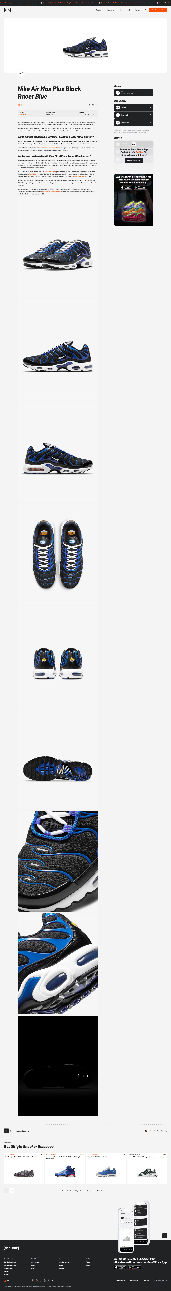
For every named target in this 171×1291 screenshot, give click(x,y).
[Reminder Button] (93, 105)
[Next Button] (12, 1190)
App (57, 148)
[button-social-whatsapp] (158, 1131)
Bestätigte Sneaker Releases (29, 1146)
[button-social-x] (166, 1131)
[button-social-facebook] (154, 1131)
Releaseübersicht (77, 176)
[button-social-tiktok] (162, 1131)
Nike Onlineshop (50, 172)
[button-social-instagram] (150, 1131)
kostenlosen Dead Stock (47, 148)
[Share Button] (89, 105)
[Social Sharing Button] (6, 1130)
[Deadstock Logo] (7, 10)
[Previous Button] (6, 1190)
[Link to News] (14, 10)
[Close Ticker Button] (166, 3)
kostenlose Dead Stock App (51, 191)
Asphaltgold (33, 174)
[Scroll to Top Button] (164, 1235)
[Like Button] (97, 105)
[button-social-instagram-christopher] (146, 1131)
